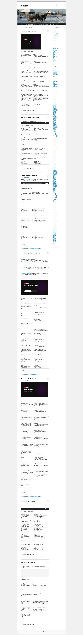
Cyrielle (54, 54)
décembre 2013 (55, 183)
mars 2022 (54, 101)
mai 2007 (54, 237)
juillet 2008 (54, 231)
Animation (35, 24)
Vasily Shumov (55, 73)
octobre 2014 (55, 173)
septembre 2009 (55, 221)
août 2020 (54, 111)
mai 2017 (54, 142)
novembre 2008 (55, 229)
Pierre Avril (54, 43)
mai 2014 (54, 178)
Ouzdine (54, 85)
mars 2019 (54, 121)
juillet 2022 (54, 97)
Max (53, 82)
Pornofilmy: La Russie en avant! (30, 253)
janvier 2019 (54, 123)
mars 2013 (54, 192)
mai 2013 (54, 190)
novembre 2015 (55, 160)
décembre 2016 (55, 146)
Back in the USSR (41, 24)
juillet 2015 (54, 164)
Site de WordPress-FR (56, 247)
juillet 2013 (54, 188)
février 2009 (54, 226)
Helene (54, 57)
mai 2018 (54, 130)
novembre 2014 (55, 172)
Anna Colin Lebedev (56, 35)
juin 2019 (54, 119)
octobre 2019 (55, 117)
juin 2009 (54, 222)
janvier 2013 (54, 194)
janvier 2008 (54, 232)
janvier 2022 (54, 103)
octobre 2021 (55, 104)
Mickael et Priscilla (55, 84)
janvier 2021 (54, 108)
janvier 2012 (54, 206)
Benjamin (54, 52)
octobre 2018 (55, 126)
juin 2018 (54, 129)
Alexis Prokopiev (55, 32)
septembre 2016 (55, 149)
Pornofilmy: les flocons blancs (30, 117)
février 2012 (54, 205)
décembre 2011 (55, 207)
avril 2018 (54, 131)
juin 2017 (54, 141)
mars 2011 (54, 210)
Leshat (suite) (55, 77)
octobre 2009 (55, 220)
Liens (50, 24)
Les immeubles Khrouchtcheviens (26, 273)
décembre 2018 (55, 124)
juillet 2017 (54, 140)
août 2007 (54, 234)
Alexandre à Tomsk (56, 48)
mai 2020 (54, 114)
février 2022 (54, 102)
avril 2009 (54, 224)
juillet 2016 (54, 151)
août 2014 (54, 175)
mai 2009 (54, 223)
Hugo (53, 42)
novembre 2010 (55, 214)
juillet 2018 (54, 128)
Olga (53, 62)
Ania (53, 49)
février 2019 (54, 122)
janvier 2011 (54, 212)
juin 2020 (54, 113)
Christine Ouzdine (55, 81)
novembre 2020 (55, 110)
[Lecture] (22, 122)
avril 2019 (54, 120)
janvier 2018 (54, 134)
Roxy (53, 65)
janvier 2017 (54, 145)
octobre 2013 (55, 185)
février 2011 (54, 211)
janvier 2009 (54, 227)
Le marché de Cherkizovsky (25, 267)
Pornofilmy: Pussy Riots (28, 562)
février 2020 (54, 116)
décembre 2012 (55, 195)
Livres (53, 24)
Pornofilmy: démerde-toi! (28, 31)
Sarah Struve (55, 72)
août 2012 (54, 199)
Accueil (22, 24)
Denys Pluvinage (55, 38)
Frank (54, 55)
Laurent (54, 59)
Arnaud (54, 51)
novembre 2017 (55, 136)
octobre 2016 (55, 148)
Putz (53, 64)
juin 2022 (54, 98)
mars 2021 (54, 106)
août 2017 (54, 139)
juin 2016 (54, 152)
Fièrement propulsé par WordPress (41, 631)
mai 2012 (54, 202)
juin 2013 (54, 189)
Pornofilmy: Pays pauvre (28, 501)
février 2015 (54, 169)
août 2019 (54, 118)
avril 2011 (54, 209)
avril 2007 (54, 238)
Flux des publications (56, 245)
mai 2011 (54, 208)
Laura (54, 58)
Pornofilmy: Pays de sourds (29, 175)
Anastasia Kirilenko (56, 34)
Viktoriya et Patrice (55, 74)
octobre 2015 (55, 161)
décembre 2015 (55, 159)
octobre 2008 (55, 230)
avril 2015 (54, 167)
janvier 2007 (54, 241)
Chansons (46, 24)
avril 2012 (54, 203)
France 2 (54, 40)
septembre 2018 (55, 127)
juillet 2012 (54, 200)
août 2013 (54, 187)
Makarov (54, 61)
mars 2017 (54, 144)
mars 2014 (54, 180)
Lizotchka (54, 60)
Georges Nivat (55, 56)
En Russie (24, 5)
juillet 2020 (54, 112)
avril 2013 (54, 191)
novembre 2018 (55, 125)
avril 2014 (54, 179)
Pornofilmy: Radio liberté (28, 379)
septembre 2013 (55, 186)
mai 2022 (54, 99)
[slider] (47, 123)
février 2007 (54, 240)
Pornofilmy (32, 112)
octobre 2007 (55, 233)
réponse (36, 374)
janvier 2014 (54, 182)
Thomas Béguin (55, 66)
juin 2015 (54, 165)
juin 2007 (54, 236)
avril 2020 (54, 115)
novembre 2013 (55, 184)
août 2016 (54, 150)
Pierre (54, 63)
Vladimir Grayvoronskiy (56, 44)
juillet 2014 (54, 176)
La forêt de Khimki (24, 260)
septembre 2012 (55, 198)
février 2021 (54, 107)
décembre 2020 (55, 109)
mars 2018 (54, 132)
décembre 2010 (55, 213)
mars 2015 (54, 168)
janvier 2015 (54, 170)
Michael (54, 83)
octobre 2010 (55, 215)
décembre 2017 (55, 135)
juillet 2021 (54, 105)
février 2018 (54, 133)
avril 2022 (54, 100)
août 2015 (54, 163)
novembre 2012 (55, 196)
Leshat (54, 70)
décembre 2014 (55, 171)
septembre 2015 (55, 162)
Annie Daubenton (55, 36)
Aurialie (54, 37)
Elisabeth (54, 39)
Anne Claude (55, 50)
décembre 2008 (55, 228)
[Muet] (45, 122)
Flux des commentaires (56, 246)
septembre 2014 (55, 174)
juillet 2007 (54, 235)
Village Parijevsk (55, 86)
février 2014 (54, 181)
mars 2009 (54, 225)
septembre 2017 (55, 138)
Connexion (54, 244)
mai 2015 (54, 166)
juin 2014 (54, 177)
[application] (35, 123)
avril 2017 (54, 143)
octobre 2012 (55, 197)
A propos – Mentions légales (29, 24)
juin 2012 (54, 201)
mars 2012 (54, 204)
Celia (53, 53)
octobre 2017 (55, 137)
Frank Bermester (55, 41)
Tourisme (57, 24)
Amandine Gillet (55, 33)
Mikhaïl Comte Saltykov (56, 71)
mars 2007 (54, 239)
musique (25, 112)
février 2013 (54, 193)
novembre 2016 (55, 147)
